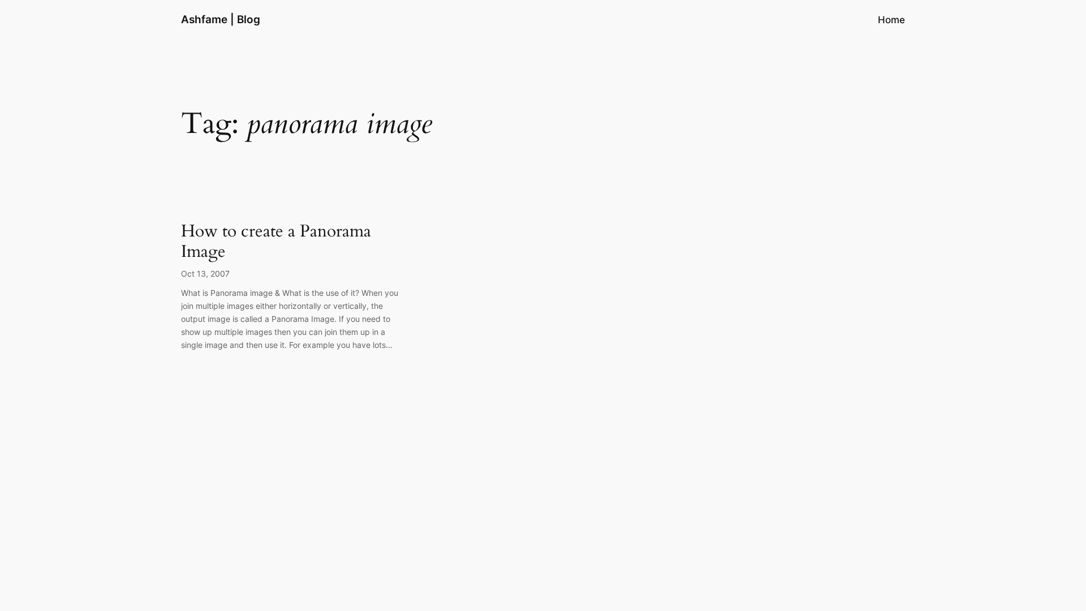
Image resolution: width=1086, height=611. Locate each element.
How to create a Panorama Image (276, 242)
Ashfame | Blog (220, 19)
